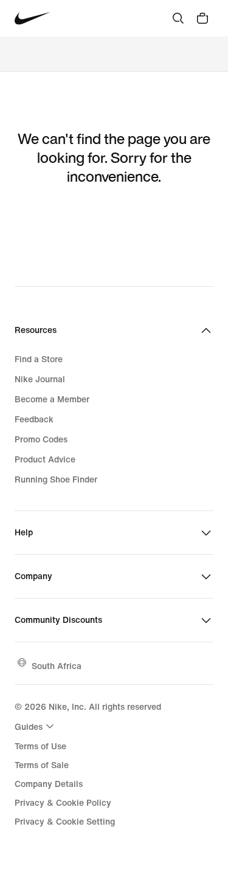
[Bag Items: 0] (202, 18)
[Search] (178, 18)
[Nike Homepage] (32, 18)
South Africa (56, 665)
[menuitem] (36, 726)
